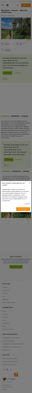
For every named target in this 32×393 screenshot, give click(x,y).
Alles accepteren (23, 209)
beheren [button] (27, 203)
